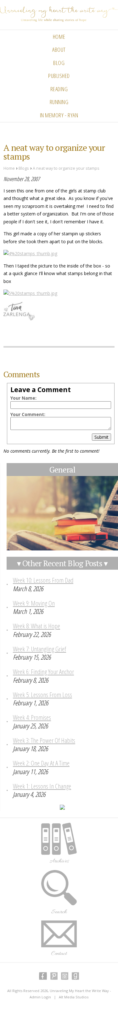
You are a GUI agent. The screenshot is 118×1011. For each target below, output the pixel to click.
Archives (59, 861)
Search (59, 912)
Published (59, 75)
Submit (101, 437)
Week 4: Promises (32, 717)
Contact (59, 953)
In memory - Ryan (59, 115)
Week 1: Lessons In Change (42, 786)
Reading (59, 89)
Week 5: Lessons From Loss (42, 695)
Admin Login (40, 997)
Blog (59, 63)
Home (59, 36)
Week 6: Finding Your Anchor (43, 671)
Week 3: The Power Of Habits (44, 740)
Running (59, 102)
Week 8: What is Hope (36, 626)
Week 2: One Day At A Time (41, 763)
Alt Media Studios (73, 997)
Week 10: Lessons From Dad (43, 580)
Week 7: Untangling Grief (39, 649)
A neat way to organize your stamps (66, 168)
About (59, 49)
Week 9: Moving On (34, 603)
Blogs (24, 168)
